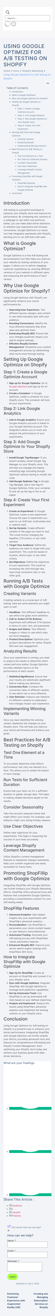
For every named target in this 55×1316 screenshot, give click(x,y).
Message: (13, 1261)
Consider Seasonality (27, 163)
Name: (11, 1240)
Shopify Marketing (32, 70)
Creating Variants (25, 139)
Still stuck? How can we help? (26, 1227)
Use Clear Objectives (27, 166)
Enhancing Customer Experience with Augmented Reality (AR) (16, 1300)
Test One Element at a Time (30, 156)
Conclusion (17, 193)
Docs (16, 70)
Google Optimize (18, 386)
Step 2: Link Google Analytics (31, 115)
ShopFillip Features (26, 183)
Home (7, 70)
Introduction (17, 91)
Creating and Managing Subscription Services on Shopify (41, 1300)
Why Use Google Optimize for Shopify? (30, 98)
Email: (11, 1251)
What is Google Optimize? (24, 95)
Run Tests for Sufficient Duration (32, 159)
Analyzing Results (26, 142)
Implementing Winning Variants (32, 146)
